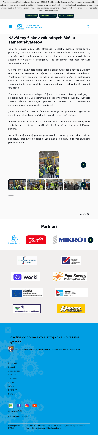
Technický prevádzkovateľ (36, 428)
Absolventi (12, 378)
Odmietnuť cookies (48, 15)
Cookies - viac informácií (36, 426)
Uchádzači (12, 363)
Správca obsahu (54, 428)
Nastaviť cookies (66, 15)
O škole (11, 386)
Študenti (11, 367)
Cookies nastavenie (55, 426)
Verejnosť (12, 375)
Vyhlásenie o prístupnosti (74, 426)
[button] (88, 26)
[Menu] (10, 26)
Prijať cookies (31, 15)
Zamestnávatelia (15, 371)
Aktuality (11, 382)
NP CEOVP (12, 390)
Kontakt (11, 394)
